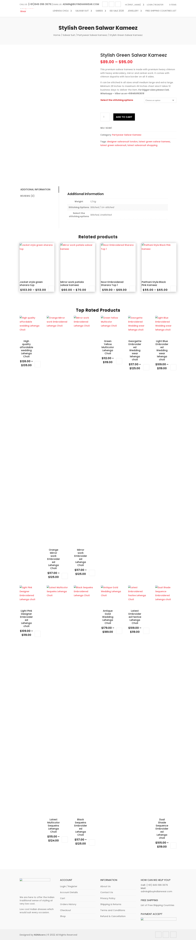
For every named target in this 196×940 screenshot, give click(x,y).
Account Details (69, 892)
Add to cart (124, 117)
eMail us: (57, 4)
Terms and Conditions (112, 910)
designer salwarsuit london (122, 141)
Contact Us (106, 892)
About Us (105, 886)
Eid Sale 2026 (117, 11)
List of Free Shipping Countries (157, 905)
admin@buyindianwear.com (156, 891)
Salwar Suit (82, 11)
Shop (63, 916)
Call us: (24, 4)
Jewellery (133, 11)
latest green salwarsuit (113, 145)
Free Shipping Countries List (160, 11)
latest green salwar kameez (154, 141)
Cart (62, 898)
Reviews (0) (27, 195)
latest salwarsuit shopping (142, 145)
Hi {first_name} (133, 4)
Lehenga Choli (61, 11)
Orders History (68, 904)
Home (56, 35)
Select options (51, 289)
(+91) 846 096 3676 (157, 885)
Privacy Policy (107, 898)
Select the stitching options (116, 100)
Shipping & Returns (110, 904)
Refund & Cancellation (113, 916)
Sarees (99, 11)
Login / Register (155, 4)
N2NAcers (39, 934)
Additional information (35, 189)
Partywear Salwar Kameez (92, 35)
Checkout (65, 910)
